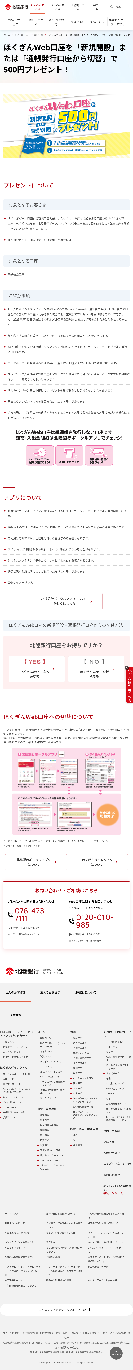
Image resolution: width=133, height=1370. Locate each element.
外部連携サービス (14, 1280)
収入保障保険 (80, 1063)
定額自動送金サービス (117, 1103)
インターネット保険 (83, 1078)
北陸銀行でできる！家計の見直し (52, 1167)
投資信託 (44, 1140)
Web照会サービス (115, 1088)
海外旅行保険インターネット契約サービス (85, 1100)
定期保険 (77, 1068)
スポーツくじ (113, 1046)
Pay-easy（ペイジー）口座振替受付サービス (118, 1118)
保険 (73, 1032)
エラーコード (9, 1107)
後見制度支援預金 (49, 1125)
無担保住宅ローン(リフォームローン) (52, 1044)
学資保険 (77, 1073)
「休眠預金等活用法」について (20, 1285)
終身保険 (77, 1038)
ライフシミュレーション (52, 1160)
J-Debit (110, 1093)
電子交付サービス (12, 1084)
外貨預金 (44, 1145)
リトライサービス (49, 1098)
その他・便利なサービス (117, 1033)
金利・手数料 (111, 1131)
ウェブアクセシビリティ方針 (60, 1232)
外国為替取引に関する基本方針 (103, 1223)
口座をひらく (9, 1042)
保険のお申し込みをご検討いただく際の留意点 (85, 1115)
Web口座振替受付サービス (118, 1058)
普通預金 (44, 1115)
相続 (75, 1135)
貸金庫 (109, 1051)
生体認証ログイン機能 (14, 1112)
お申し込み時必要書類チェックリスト (52, 1083)
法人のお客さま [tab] (50, 992)
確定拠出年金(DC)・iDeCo (53, 1155)
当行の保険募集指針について (61, 1213)
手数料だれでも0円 (115, 1042)
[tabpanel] (66, 1110)
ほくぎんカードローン (51, 1061)
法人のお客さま (57, 7)
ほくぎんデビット (12, 1051)
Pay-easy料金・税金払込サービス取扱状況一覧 (18, 1090)
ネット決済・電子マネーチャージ (118, 1066)
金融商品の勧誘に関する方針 (19, 1257)
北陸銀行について (79, 7)
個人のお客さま (37, 7)
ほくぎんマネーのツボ (117, 1164)
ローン (41, 1032)
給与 (108, 1098)
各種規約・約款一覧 (15, 1223)
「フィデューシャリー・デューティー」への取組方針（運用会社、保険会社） (64, 1271)
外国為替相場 (53, 1257)
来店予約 (108, 1142)
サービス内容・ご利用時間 (16, 1074)
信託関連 (77, 1145)
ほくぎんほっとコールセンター (118, 1110)
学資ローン (45, 1056)
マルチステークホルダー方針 (102, 1280)
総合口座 (38, 35)
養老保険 (77, 1083)
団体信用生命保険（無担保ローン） (52, 1091)
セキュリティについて (14, 1097)
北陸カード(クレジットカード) (18, 1056)
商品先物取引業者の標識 (58, 1280)
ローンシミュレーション (52, 1076)
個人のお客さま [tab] (15, 992)
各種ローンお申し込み (51, 1071)
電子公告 (50, 1242)
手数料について (11, 1117)
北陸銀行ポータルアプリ (15, 1046)
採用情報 (97, 7)
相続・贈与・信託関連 (84, 1129)
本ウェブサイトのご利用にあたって (106, 1242)
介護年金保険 (80, 1048)
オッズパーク (113, 1073)
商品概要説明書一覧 (98, 1266)
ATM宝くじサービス (116, 1083)
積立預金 (44, 1135)
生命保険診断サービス (84, 1106)
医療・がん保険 (81, 1053)
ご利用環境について (13, 1102)
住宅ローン (45, 1038)
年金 (108, 1078)
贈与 (75, 1140)
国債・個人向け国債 (50, 1150)
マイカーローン (48, 1051)
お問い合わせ (111, 1175)
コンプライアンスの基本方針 (19, 1242)
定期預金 (44, 1130)
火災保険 (77, 1093)
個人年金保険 (80, 1043)
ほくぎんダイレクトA (13, 1067)
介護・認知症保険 (82, 1058)
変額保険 (77, 1088)
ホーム (6, 35)
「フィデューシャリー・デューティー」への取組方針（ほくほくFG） (23, 1268)
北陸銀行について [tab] (84, 992)
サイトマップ (11, 1213)
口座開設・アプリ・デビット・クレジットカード (16, 1033)
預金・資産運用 (22, 35)
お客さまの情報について (17, 1247)
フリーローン (46, 1066)
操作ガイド (8, 1079)
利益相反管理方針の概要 (17, 1232)
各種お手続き (111, 1153)
